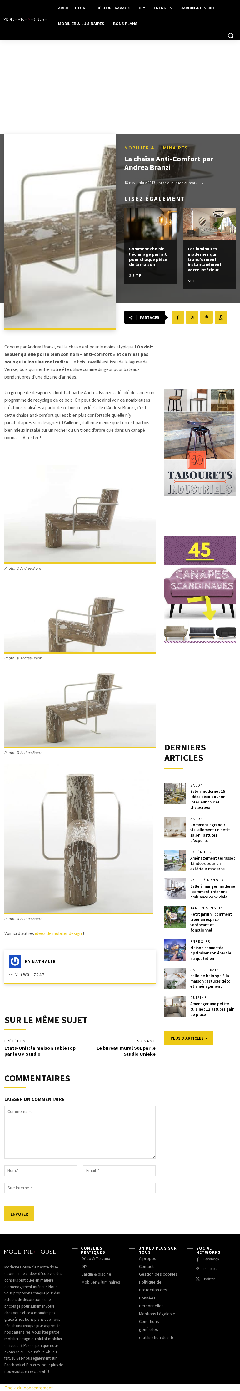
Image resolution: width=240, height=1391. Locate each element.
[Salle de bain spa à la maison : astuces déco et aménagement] (175, 978)
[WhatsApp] (221, 317)
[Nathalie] (17, 961)
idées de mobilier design (58, 933)
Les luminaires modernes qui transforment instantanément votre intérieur (205, 259)
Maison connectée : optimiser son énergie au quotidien (210, 953)
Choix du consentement (28, 1387)
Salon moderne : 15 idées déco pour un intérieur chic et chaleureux (207, 799)
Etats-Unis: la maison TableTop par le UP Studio (40, 1051)
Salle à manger (207, 880)
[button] (231, 35)
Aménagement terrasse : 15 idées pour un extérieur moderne (212, 863)
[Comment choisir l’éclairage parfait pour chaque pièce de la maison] (150, 224)
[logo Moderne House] (25, 19)
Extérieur (201, 852)
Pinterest (210, 1269)
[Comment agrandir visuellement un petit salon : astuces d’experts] (175, 827)
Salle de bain (204, 970)
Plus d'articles (187, 1038)
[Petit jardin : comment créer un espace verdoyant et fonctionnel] (175, 916)
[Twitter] (192, 317)
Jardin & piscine (208, 908)
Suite (135, 276)
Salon (196, 785)
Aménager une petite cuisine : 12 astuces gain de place (212, 1009)
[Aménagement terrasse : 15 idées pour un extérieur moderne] (175, 860)
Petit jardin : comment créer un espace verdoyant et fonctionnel (211, 922)
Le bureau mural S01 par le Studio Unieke (126, 1051)
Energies (200, 942)
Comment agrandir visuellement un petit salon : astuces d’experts (210, 833)
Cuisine (198, 998)
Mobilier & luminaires (156, 147)
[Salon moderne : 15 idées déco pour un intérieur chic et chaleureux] (175, 793)
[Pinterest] (206, 317)
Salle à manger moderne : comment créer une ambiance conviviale (212, 892)
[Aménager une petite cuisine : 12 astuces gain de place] (175, 1006)
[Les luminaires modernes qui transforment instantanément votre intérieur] (209, 224)
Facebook (211, 1259)
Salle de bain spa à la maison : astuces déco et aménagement (210, 981)
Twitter (209, 1279)
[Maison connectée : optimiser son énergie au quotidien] (175, 950)
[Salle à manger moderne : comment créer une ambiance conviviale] (175, 888)
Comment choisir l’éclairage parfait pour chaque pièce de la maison (148, 256)
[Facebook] (178, 317)
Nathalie (44, 961)
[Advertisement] (120, 87)
